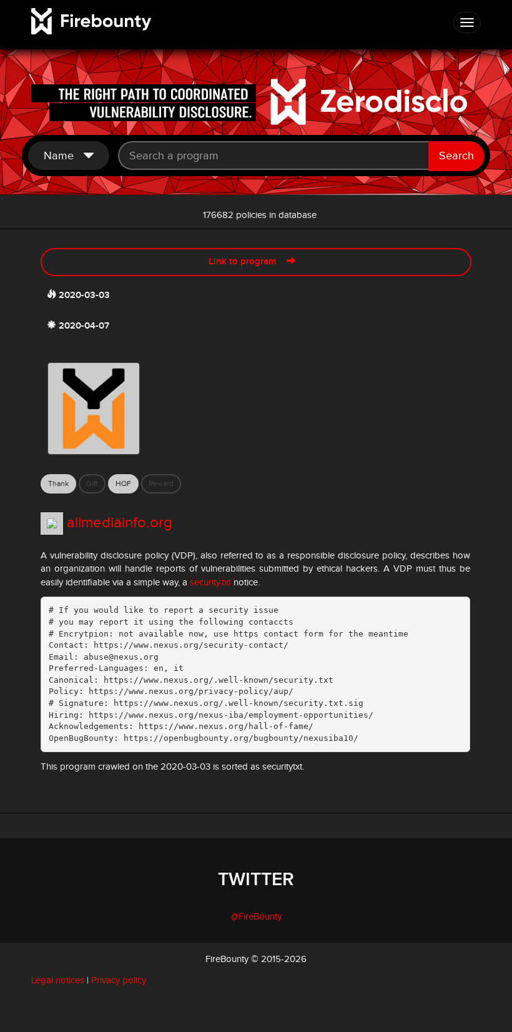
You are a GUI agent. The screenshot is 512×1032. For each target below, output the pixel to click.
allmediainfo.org (119, 523)
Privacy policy (118, 980)
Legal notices (57, 980)
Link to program (248, 261)
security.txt (210, 582)
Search (456, 155)
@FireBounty (256, 916)
